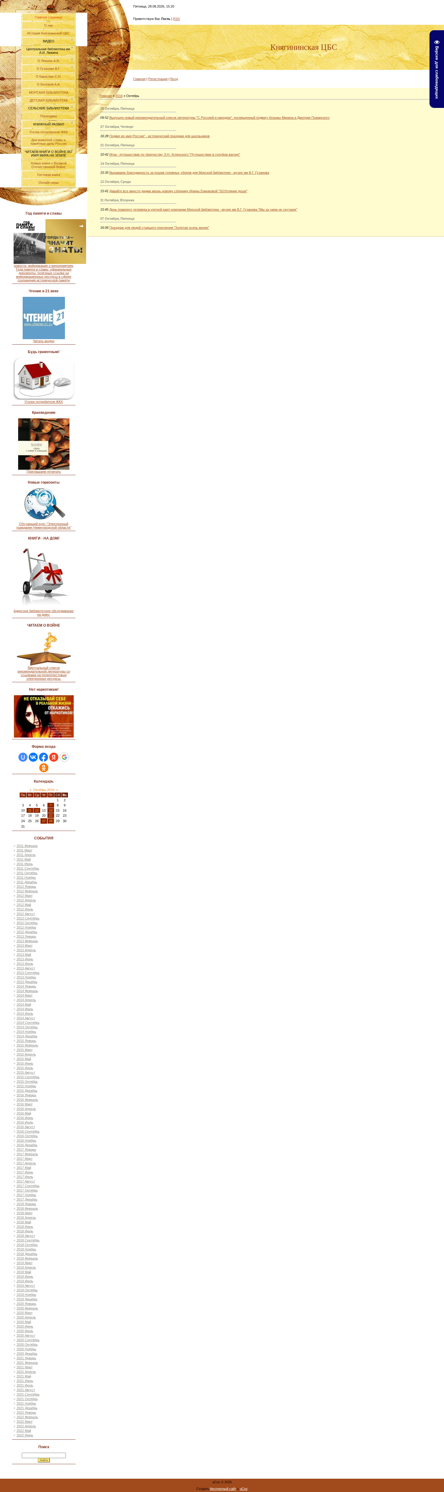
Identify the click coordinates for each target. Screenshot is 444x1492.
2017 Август (26, 1181)
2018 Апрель (26, 1217)
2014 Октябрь (27, 1027)
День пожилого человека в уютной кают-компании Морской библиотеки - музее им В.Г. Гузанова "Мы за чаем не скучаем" (203, 209)
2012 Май (24, 905)
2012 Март (25, 895)
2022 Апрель (26, 1426)
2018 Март (25, 1213)
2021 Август (26, 1390)
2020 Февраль (27, 1308)
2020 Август (26, 1335)
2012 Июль (25, 909)
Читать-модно (43, 341)
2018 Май (24, 1222)
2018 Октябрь (27, 1245)
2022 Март (25, 1421)
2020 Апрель (26, 1317)
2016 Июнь (25, 1118)
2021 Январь (26, 1358)
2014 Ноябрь (26, 1031)
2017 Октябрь (27, 1190)
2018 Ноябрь (26, 1249)
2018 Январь (26, 1204)
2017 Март (25, 1158)
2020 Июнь (25, 1326)
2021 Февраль (27, 1362)
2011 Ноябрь (26, 877)
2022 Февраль (27, 1417)
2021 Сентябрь (28, 1394)
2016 (119, 96)
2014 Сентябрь (28, 1022)
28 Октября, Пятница (117, 108)
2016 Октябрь (27, 1136)
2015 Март (25, 1050)
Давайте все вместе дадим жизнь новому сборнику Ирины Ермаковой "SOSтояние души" (178, 191)
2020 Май (24, 1322)
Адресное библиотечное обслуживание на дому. (44, 612)
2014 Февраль (27, 991)
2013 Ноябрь (26, 977)
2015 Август (26, 1072)
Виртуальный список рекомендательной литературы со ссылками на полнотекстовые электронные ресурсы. (44, 673)
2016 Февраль (27, 1099)
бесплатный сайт (223, 1488)
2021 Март (25, 1367)
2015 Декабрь (27, 1090)
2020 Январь (26, 1304)
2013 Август (26, 968)
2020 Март (25, 1313)
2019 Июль (25, 1281)
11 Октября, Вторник (117, 200)
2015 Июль (25, 1068)
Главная (139, 79)
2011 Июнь (25, 864)
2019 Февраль (27, 1258)
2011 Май (24, 859)
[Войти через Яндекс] (53, 757)
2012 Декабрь (27, 932)
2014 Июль (25, 1013)
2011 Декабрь (27, 882)
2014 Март (25, 995)
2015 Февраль (27, 1045)
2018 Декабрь (27, 1254)
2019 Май (24, 1272)
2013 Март (25, 945)
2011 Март (24, 850)
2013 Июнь (25, 959)
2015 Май (24, 1059)
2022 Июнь (25, 1435)
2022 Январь (26, 1412)
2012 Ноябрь (26, 927)
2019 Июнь (25, 1276)
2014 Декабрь (27, 1036)
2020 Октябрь (27, 1344)
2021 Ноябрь (26, 1403)
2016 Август (26, 1127)
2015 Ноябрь (26, 1086)
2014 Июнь (25, 1009)
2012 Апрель (26, 900)
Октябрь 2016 (43, 790)
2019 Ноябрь (26, 1294)
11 (29, 810)
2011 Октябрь (27, 873)
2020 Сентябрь (28, 1340)
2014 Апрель (26, 1000)
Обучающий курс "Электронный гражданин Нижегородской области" (43, 525)
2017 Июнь (25, 1172)
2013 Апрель (26, 950)
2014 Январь (26, 986)
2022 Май (24, 1430)
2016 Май (24, 1113)
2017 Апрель (26, 1163)
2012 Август (26, 914)
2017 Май (24, 1167)
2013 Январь (26, 936)
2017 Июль (25, 1177)
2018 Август (26, 1235)
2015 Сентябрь (28, 1077)
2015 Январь (26, 1041)
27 (44, 821)
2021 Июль (25, 1385)
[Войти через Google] (64, 757)
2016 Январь (26, 1095)
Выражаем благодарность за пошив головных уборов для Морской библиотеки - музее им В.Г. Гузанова (189, 172)
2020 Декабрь (27, 1353)
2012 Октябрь (27, 923)
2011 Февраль (27, 846)
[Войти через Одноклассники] (43, 767)
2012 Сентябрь (28, 918)
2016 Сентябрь (28, 1131)
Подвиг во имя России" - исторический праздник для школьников (159, 136)
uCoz (244, 1488)
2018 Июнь (25, 1226)
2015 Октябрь (27, 1081)
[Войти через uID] (22, 757)
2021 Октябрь (27, 1399)
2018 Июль (25, 1231)
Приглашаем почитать (44, 471)
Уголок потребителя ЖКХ (43, 402)
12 (37, 810)
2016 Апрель (26, 1109)
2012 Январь (26, 886)
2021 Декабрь (27, 1408)
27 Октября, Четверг (117, 126)
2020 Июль (25, 1331)
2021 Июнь (25, 1381)
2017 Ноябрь (26, 1195)
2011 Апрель (26, 855)
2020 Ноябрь (26, 1349)
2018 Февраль (27, 1208)
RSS (176, 19)
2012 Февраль (27, 891)
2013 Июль (25, 963)
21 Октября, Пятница (117, 145)
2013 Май (24, 954)
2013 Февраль (27, 941)
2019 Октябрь (27, 1290)
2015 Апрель (26, 1054)
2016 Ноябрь (26, 1140)
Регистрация (158, 79)
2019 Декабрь (27, 1299)
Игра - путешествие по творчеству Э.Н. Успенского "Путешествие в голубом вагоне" (174, 154)
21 (51, 815)
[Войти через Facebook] (43, 757)
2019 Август (26, 1285)
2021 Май (24, 1376)
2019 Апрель (26, 1267)
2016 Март (25, 1104)
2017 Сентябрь (28, 1186)
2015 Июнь (25, 1063)
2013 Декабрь (27, 982)
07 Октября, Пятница (117, 218)
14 (51, 810)
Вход (174, 79)
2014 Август (26, 1018)
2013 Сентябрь (28, 973)
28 (51, 821)
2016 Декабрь (27, 1145)
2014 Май (24, 1004)
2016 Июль (25, 1122)
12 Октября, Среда (115, 181)
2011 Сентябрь (28, 868)
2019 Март (25, 1263)
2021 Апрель (26, 1372)
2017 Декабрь (27, 1199)
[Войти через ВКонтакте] (33, 757)
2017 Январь (26, 1149)
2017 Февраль (27, 1154)
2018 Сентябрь (28, 1240)
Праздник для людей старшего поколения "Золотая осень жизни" (159, 227)
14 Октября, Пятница (117, 163)
